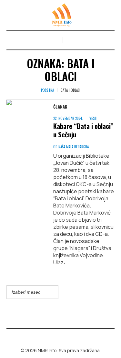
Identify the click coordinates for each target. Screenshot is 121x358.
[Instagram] (65, 337)
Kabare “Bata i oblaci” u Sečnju (83, 130)
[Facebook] (56, 337)
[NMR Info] (60, 15)
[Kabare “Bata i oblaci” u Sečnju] (23, 117)
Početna (47, 90)
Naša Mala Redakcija (73, 146)
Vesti (93, 118)
